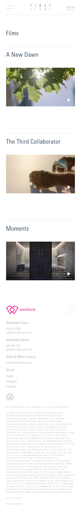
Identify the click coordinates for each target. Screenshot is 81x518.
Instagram (11, 381)
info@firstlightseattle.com (19, 332)
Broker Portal (14, 504)
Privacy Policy (14, 498)
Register (70, 7)
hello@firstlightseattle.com (19, 349)
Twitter (10, 376)
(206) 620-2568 (13, 328)
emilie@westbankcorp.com (19, 362)
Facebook (11, 386)
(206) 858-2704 (13, 345)
